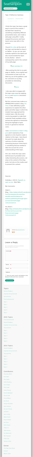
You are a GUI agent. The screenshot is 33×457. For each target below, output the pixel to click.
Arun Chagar (7, 384)
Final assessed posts (9, 299)
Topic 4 (5, 309)
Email (8, 269)
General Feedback (8, 291)
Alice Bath (6, 376)
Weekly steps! (7, 453)
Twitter (20, 8)
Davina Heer (7, 395)
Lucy (8, 95)
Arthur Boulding (8, 382)
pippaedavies (11, 18)
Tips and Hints (7, 296)
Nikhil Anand (7, 425)
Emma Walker (7, 398)
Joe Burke (6, 411)
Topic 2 (5, 304)
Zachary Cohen (7, 441)
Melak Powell (7, 417)
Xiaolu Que (6, 438)
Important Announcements (10, 293)
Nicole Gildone (7, 419)
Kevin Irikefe (7, 414)
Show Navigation (28, 4)
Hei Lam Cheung (8, 409)
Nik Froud (6, 422)
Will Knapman (7, 435)
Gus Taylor (6, 400)
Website (8, 272)
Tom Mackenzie (7, 433)
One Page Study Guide (9, 448)
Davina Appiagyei (8, 392)
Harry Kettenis (7, 406)
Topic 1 (5, 301)
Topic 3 (5, 307)
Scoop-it (6, 450)
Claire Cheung (7, 390)
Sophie (15, 95)
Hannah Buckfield (8, 403)
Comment (8, 251)
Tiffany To (6, 427)
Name (8, 265)
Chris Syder (6, 387)
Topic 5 (5, 312)
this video (13, 47)
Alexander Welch (19, 18)
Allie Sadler (6, 379)
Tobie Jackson (7, 430)
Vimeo (23, 8)
